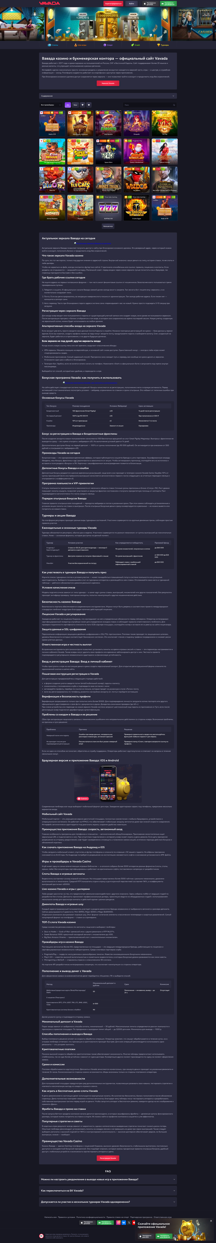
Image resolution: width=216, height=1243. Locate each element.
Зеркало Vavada (108, 83)
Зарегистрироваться (113, 4)
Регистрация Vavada (108, 1158)
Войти (131, 4)
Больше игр (108, 226)
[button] (2, 24)
